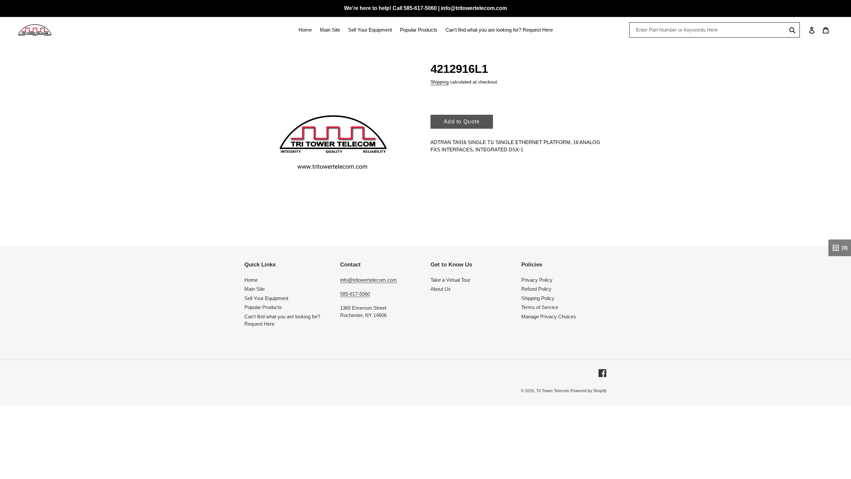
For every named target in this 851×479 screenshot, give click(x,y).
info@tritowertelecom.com (368, 280)
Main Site (254, 289)
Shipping (439, 81)
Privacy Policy (536, 280)
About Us (440, 289)
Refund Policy (536, 289)
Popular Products (263, 307)
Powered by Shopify (588, 391)
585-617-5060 (355, 294)
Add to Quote (462, 121)
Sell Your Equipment (266, 298)
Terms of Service (539, 307)
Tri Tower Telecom (552, 391)
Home (251, 280)
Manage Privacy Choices (548, 316)
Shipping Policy (537, 298)
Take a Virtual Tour (450, 280)
